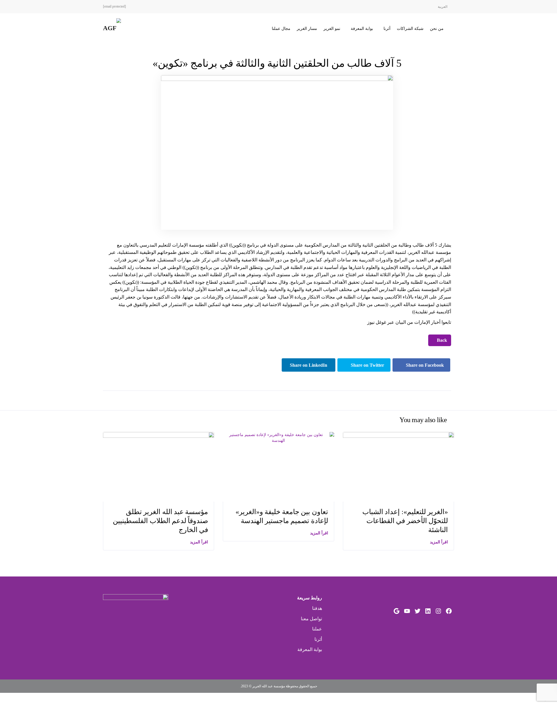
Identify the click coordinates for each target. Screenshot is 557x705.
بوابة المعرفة (362, 28)
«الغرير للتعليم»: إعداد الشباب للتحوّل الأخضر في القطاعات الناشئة (405, 521)
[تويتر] (417, 611)
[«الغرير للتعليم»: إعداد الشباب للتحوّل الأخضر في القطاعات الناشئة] (398, 466)
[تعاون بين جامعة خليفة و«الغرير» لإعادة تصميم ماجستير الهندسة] (278, 437)
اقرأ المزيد (199, 542)
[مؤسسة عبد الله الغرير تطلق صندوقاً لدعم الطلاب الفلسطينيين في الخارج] (158, 466)
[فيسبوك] (449, 611)
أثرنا (387, 28)
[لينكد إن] (428, 611)
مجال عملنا (281, 28)
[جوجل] (396, 611)
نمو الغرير (331, 28)
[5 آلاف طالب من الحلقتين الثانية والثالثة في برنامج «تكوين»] (277, 152)
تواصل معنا (311, 618)
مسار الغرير (307, 28)
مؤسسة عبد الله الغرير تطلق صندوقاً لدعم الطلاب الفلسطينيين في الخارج (160, 521)
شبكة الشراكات (410, 28)
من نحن (437, 28)
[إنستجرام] (438, 611)
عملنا (317, 628)
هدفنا (317, 608)
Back (441, 340)
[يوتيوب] (407, 611)
